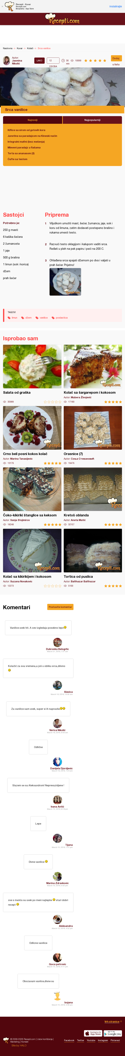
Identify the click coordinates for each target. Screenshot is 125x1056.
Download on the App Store (93, 1033)
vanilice (44, 317)
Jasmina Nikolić (17, 62)
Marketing (15, 1041)
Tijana (69, 844)
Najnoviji (33, 119)
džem (28, 317)
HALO (23, 1045)
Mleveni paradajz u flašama (24, 147)
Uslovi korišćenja (44, 1039)
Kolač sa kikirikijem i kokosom (32, 558)
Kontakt (24, 1041)
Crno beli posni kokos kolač (32, 435)
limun (14, 317)
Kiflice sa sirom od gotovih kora (26, 130)
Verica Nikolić (57, 730)
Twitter (80, 1040)
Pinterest (115, 1040)
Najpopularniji (92, 119)
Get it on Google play (113, 1033)
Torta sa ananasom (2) (21, 153)
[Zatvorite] (2, 6)
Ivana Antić (57, 806)
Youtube (91, 1040)
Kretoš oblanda (93, 496)
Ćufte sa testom (17, 159)
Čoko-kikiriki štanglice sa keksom (32, 496)
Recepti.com (62, 19)
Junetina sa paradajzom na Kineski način (32, 135)
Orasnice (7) (93, 435)
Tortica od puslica (93, 558)
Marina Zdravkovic (57, 883)
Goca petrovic (57, 964)
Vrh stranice (112, 1021)
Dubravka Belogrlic (57, 648)
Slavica (68, 691)
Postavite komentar (60, 606)
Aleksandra (66, 925)
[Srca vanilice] (82, 282)
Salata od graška (32, 374)
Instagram (103, 1040)
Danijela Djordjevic (61, 768)
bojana (68, 1002)
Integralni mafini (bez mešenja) (26, 141)
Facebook (69, 1040)
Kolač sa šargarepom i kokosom (93, 374)
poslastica (62, 317)
